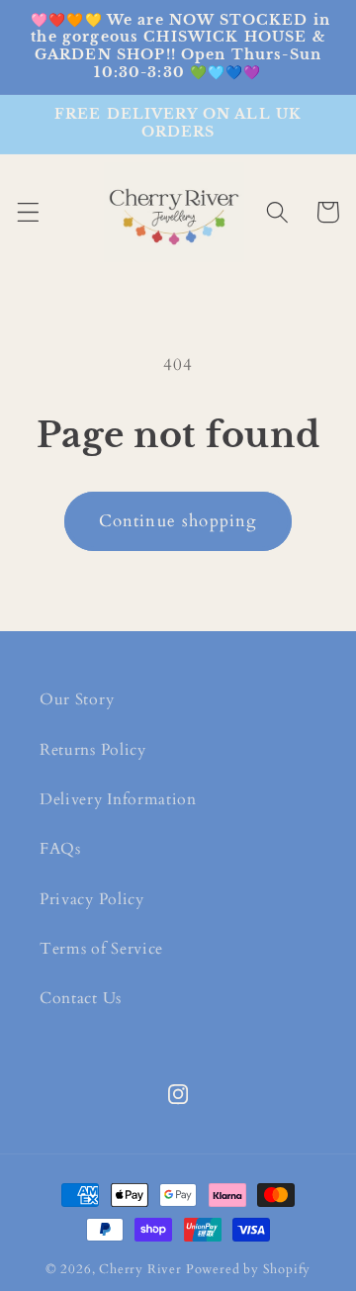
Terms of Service (101, 949)
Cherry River (140, 1269)
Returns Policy (93, 750)
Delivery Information (118, 799)
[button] (28, 212)
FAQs (60, 849)
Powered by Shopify (249, 1269)
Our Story (77, 699)
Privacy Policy (92, 899)
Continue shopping (178, 520)
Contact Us (81, 998)
